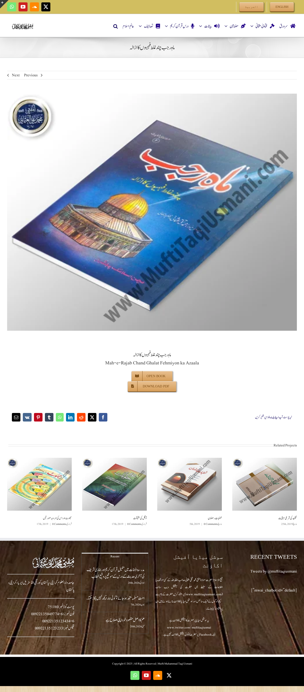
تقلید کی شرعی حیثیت (287, 518)
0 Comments (211, 524)
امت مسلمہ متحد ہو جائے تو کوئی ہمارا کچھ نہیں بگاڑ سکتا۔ (115, 598)
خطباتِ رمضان (215, 518)
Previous (31, 75)
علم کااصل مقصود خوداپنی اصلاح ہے (125, 620)
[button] (115, 26)
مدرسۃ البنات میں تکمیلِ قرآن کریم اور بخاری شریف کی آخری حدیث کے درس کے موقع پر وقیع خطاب (116, 573)
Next (16, 75)
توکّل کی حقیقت (140, 518)
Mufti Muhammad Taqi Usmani (175, 663)
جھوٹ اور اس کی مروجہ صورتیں (57, 518)
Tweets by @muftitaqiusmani (273, 571)
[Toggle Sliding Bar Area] (4, 4)
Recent (114, 556)
